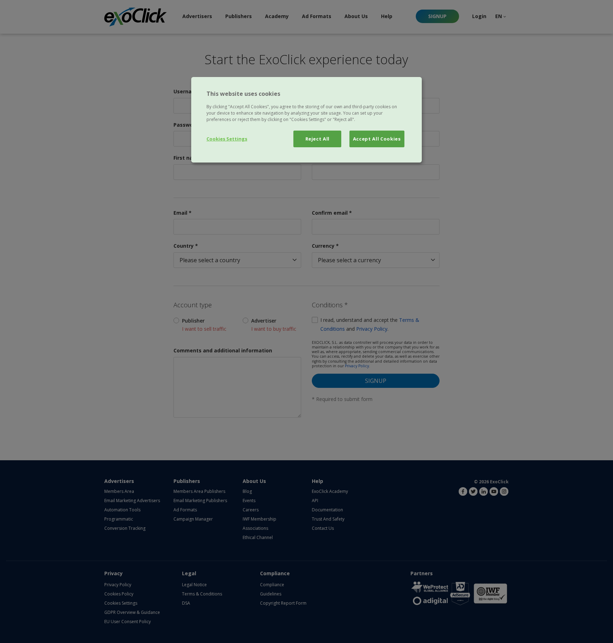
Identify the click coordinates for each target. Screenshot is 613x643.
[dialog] (306, 119)
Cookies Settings (226, 139)
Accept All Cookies (377, 139)
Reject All (317, 139)
